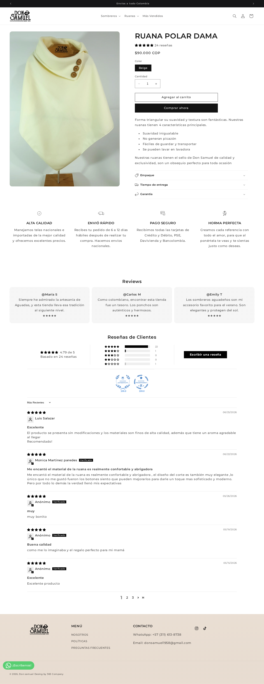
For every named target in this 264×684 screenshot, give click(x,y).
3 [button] (133, 597)
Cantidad (141, 76)
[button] (110, 16)
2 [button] (127, 597)
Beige (143, 68)
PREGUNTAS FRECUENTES (90, 647)
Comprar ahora (176, 108)
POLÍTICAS (79, 641)
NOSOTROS (79, 635)
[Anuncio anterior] (11, 3)
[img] (36, 412)
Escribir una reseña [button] (205, 354)
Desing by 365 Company (49, 674)
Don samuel (26, 674)
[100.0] (123, 382)
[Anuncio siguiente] (253, 3)
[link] (39, 213)
